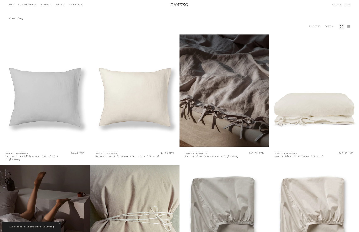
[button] (324, 5)
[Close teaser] (59, 223)
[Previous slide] (6, 90)
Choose (176, 140)
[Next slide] (83, 90)
